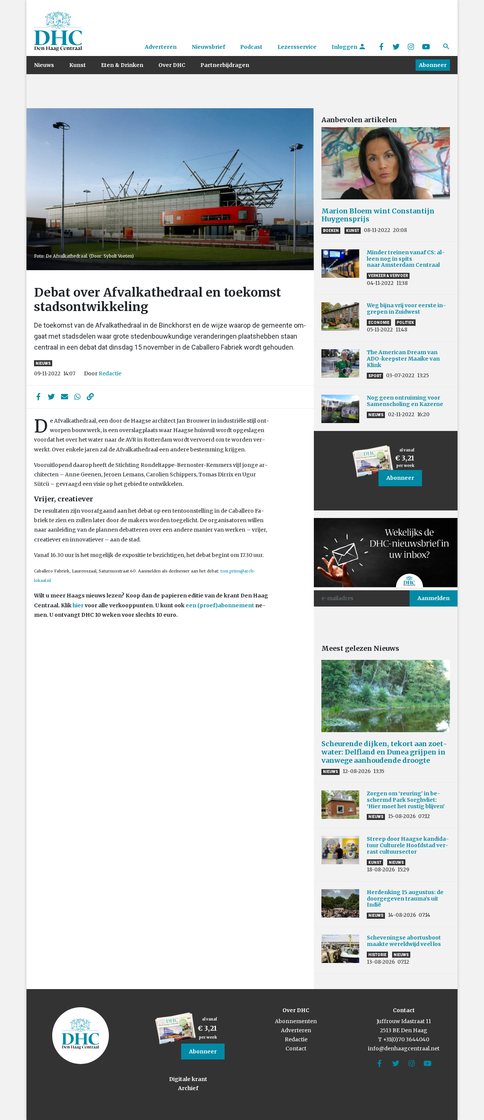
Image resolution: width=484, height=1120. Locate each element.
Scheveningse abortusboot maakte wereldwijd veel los (404, 940)
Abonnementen (296, 1021)
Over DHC (171, 65)
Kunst (77, 65)
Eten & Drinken (122, 65)
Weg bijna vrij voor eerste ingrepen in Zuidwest (406, 308)
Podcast (251, 47)
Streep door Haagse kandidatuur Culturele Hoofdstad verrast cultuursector (408, 845)
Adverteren (161, 47)
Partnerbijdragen (224, 65)
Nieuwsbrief (208, 47)
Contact (295, 1048)
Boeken (331, 231)
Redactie (110, 373)
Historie (377, 955)
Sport (375, 376)
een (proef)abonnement (220, 605)
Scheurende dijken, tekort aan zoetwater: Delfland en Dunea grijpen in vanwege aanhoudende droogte (384, 751)
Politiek (405, 322)
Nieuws (44, 65)
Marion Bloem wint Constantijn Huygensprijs (377, 215)
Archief (188, 1088)
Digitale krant (188, 1079)
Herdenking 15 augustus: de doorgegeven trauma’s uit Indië (405, 898)
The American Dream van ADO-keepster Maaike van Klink (403, 359)
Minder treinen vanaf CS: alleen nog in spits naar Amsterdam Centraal (406, 259)
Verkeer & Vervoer (388, 276)
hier (78, 605)
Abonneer (433, 65)
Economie (378, 322)
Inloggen (345, 47)
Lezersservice (297, 47)
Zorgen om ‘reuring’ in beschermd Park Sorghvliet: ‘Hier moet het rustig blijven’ (406, 800)
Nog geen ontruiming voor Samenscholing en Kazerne (405, 401)
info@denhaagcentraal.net (403, 1048)
